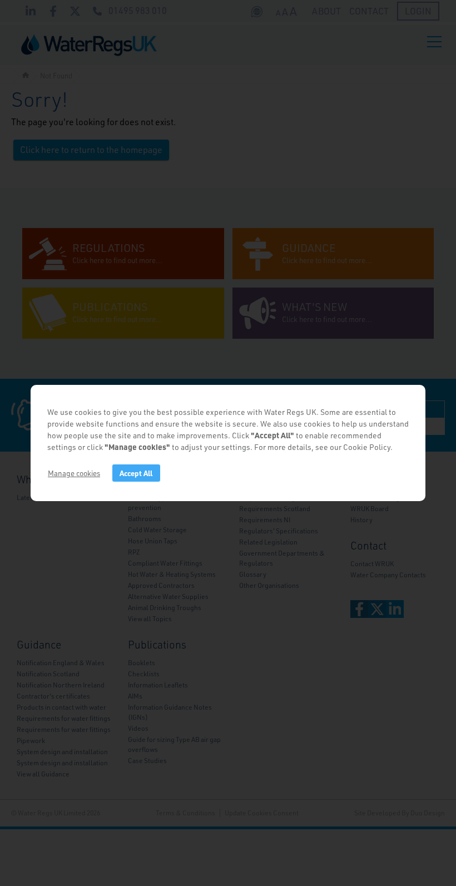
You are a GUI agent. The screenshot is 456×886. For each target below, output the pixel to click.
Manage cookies (74, 473)
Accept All (136, 473)
